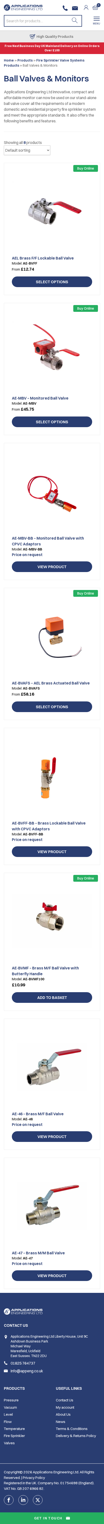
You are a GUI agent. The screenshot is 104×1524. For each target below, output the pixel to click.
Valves (9, 1443)
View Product (52, 566)
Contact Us (64, 1400)
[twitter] (38, 1500)
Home (9, 60)
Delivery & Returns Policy (76, 1435)
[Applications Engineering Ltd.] (23, 7)
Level (8, 1414)
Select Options (52, 281)
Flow (8, 1421)
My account (65, 1407)
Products (25, 60)
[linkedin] (23, 1500)
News (60, 1421)
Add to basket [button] (52, 997)
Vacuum (10, 1407)
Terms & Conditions (72, 1428)
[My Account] (88, 7)
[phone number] (66, 8)
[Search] (75, 21)
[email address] (76, 8)
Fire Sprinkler (14, 1435)
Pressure (11, 1400)
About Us (63, 1414)
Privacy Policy (34, 1477)
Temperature (14, 1428)
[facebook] (9, 1500)
